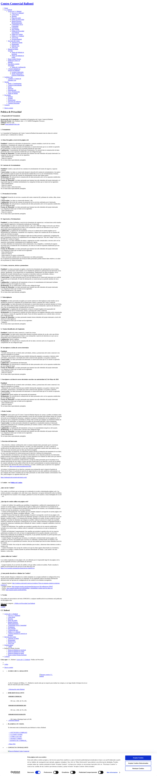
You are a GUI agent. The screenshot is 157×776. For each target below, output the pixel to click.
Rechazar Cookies (138, 768)
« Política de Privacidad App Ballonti (24, 603)
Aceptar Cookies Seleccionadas (138, 763)
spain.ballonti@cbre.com (12, 124)
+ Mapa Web (11, 744)
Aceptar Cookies (138, 758)
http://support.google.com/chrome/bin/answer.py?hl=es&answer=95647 (32, 586)
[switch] (56, 772)
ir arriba (3, 607)
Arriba (6, 664)
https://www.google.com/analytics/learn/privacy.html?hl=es (18, 568)
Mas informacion (112, 772)
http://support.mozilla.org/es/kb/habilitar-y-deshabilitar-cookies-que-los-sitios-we (30, 588)
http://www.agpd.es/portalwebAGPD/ (20, 466)
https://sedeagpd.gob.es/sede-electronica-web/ (14, 477)
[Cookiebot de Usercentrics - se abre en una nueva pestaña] (15, 772)
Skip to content (8, 108)
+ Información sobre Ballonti (16, 689)
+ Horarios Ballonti (13, 720)
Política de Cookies (16, 482)
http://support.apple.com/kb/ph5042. (16, 590)
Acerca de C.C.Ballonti (23, 659)
